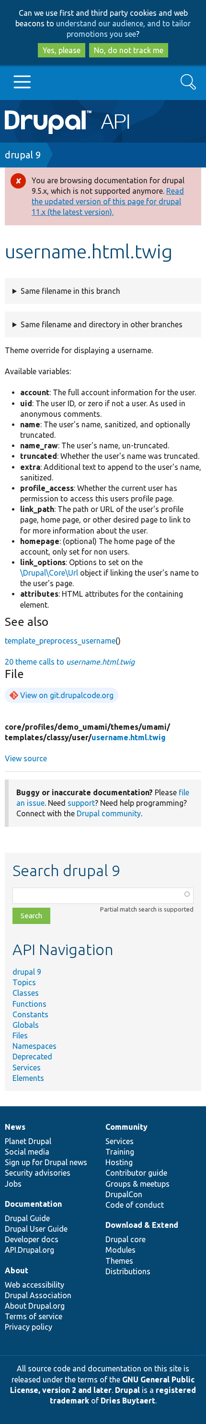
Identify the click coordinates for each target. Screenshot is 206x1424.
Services (26, 1067)
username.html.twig (129, 737)
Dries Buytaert (128, 1400)
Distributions (127, 1271)
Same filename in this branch (70, 291)
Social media (27, 1151)
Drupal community (109, 813)
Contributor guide (136, 1172)
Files (20, 1035)
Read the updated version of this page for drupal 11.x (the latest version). (108, 201)
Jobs (13, 1183)
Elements (28, 1078)
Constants (30, 1014)
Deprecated (32, 1056)
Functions (29, 1004)
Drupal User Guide (36, 1228)
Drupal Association (38, 1295)
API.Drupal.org (29, 1250)
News (15, 1127)
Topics (24, 982)
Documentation (33, 1204)
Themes (119, 1261)
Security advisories (37, 1172)
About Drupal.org (35, 1306)
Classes (25, 993)
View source (26, 758)
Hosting (119, 1162)
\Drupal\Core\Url (49, 572)
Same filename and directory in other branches (102, 324)
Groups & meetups (137, 1183)
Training (119, 1151)
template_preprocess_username (60, 640)
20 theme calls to (70, 661)
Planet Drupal (28, 1141)
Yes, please (61, 50)
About (16, 1270)
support (81, 803)
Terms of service (33, 1316)
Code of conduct (134, 1205)
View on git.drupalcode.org (67, 695)
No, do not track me (128, 50)
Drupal (127, 1390)
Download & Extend (141, 1225)
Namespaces (34, 1046)
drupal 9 (23, 154)
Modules (120, 1250)
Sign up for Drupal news (46, 1162)
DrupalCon (123, 1194)
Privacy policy (28, 1327)
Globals (25, 1025)
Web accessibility (34, 1284)
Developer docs (31, 1239)
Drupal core (125, 1239)
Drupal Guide (27, 1218)
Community (126, 1127)
